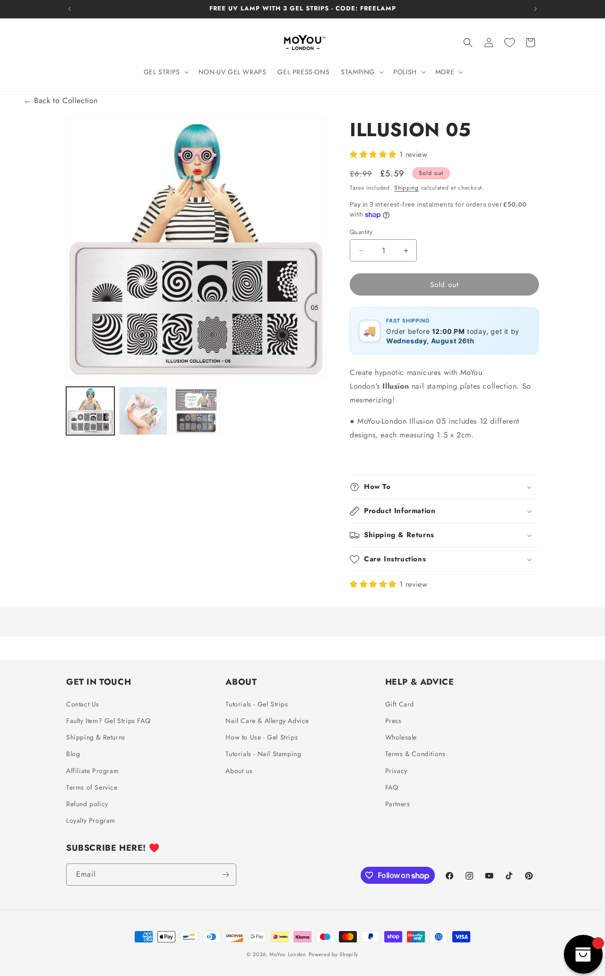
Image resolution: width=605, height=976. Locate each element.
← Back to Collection (61, 100)
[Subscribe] (225, 874)
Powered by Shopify (334, 954)
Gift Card (399, 703)
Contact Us (82, 703)
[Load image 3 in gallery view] (196, 411)
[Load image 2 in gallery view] (143, 411)
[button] (165, 72)
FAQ (391, 787)
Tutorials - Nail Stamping (263, 753)
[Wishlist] (509, 42)
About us (238, 770)
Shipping (406, 187)
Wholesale (401, 736)
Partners (397, 803)
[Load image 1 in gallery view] (90, 411)
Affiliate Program (92, 770)
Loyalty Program (90, 820)
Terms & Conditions (415, 753)
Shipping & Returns (95, 736)
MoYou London (287, 954)
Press (393, 720)
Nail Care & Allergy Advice (267, 720)
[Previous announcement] (69, 9)
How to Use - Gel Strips (261, 736)
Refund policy (87, 803)
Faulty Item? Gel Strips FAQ (108, 720)
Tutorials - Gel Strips (256, 703)
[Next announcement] (535, 9)
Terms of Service (92, 787)
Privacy (396, 770)
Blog (73, 753)
